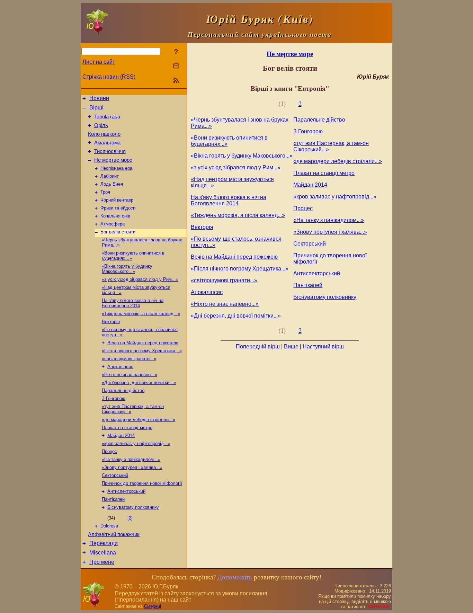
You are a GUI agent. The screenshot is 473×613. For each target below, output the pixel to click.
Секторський (115, 475)
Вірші (96, 107)
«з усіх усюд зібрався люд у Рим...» (140, 279)
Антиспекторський (126, 491)
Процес (109, 451)
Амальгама (107, 142)
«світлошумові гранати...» (129, 358)
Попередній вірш (258, 346)
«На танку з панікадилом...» (131, 459)
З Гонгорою (113, 398)
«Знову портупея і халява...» (132, 467)
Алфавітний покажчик (114, 534)
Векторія (111, 321)
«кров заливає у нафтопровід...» (136, 443)
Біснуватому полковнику (133, 507)
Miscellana (102, 553)
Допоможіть (234, 576)
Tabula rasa (107, 116)
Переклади (103, 543)
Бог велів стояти (117, 231)
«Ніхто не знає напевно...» (129, 374)
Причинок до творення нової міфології (142, 483)
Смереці (152, 606)
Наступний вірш (323, 346)
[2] (130, 518)
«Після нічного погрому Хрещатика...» (142, 350)
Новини (99, 98)
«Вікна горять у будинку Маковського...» (127, 269)
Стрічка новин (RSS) (108, 77)
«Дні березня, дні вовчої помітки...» (139, 382)
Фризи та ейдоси (117, 208)
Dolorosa (109, 525)
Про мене (101, 562)
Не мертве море (113, 160)
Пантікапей (113, 499)
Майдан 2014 (121, 435)
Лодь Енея (111, 184)
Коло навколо (104, 134)
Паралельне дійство (123, 390)
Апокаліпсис (120, 366)
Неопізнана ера (116, 168)
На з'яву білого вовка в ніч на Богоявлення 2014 (132, 303)
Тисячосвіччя (110, 151)
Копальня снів (115, 216)
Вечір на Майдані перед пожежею (142, 342)
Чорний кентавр (116, 200)
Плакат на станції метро (127, 427)
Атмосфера (112, 223)
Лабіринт (109, 176)
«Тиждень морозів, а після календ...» (141, 313)
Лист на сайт (98, 62)
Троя (105, 192)
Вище (291, 346)
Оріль (101, 125)
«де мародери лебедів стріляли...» (138, 419)
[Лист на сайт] (176, 66)
